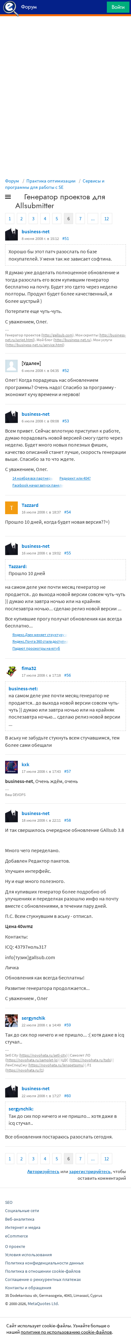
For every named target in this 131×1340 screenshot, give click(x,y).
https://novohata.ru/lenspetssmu (56, 1065)
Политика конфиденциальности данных (44, 1263)
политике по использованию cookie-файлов (66, 1332)
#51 (65, 238)
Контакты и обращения (28, 1287)
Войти (118, 7)
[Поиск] (100, 8)
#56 (67, 675)
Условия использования (28, 1254)
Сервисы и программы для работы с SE (54, 184)
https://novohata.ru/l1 (24, 1070)
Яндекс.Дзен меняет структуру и (39, 634)
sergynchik (33, 1018)
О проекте (15, 1246)
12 (106, 219)
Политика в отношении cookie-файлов (42, 1271)
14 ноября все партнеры (32, 478)
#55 (67, 553)
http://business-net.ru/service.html (34, 344)
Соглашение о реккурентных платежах (43, 1279)
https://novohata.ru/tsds (90, 1060)
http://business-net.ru (72, 339)
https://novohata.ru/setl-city (43, 1055)
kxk (25, 764)
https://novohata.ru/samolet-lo (32, 1060)
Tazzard (30, 505)
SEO (8, 1202)
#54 (67, 512)
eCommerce (16, 1236)
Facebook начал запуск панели (38, 485)
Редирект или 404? (75, 478)
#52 (65, 370)
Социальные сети (22, 1210)
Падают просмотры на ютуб (36, 648)
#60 (67, 1095)
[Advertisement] (65, 32)
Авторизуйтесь (43, 1171)
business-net (36, 231)
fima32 (29, 668)
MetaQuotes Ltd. (43, 1303)
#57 (67, 771)
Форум (12, 181)
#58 (67, 820)
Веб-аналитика (19, 1219)
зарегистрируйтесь (90, 1171)
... (93, 219)
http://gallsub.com (57, 335)
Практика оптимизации (50, 181)
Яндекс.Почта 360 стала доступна (40, 641)
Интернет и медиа (22, 1227)
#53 (65, 421)
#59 (67, 1025)
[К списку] (18, 198)
